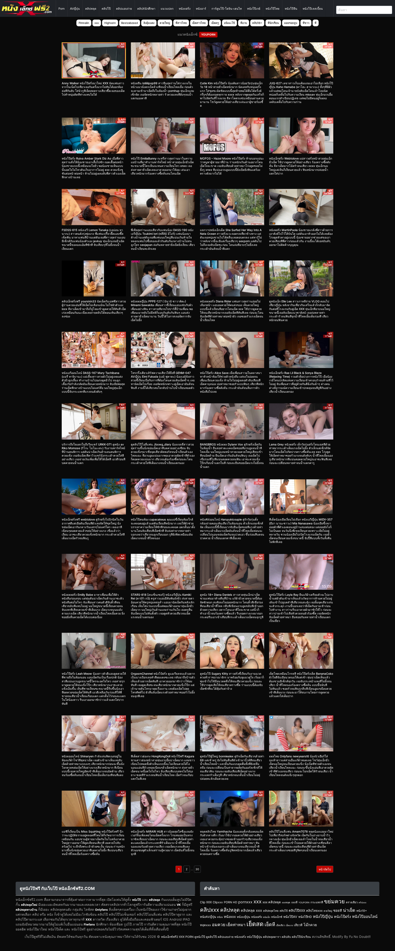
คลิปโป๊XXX (297, 910)
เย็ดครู (215, 22)
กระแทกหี (316, 902)
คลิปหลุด (90, 8)
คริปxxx (362, 902)
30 (197, 869)
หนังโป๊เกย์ (253, 8)
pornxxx (245, 902)
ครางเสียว (352, 902)
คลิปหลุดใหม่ (29, 904)
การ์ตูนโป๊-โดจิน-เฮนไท (226, 8)
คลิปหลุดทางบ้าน (26, 909)
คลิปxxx (209, 909)
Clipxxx (218, 902)
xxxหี (294, 902)
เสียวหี (298, 925)
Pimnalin (84, 22)
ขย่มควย (334, 901)
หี (315, 22)
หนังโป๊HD (305, 917)
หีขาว (306, 22)
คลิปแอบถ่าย (124, 8)
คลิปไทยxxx (314, 911)
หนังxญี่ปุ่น (243, 917)
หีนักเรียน (273, 22)
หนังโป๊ (136, 899)
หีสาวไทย (181, 22)
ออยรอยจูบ (290, 22)
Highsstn (110, 22)
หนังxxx (230, 916)
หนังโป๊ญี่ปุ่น (323, 916)
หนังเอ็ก (266, 917)
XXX (89, 919)
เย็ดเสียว (280, 925)
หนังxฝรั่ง (185, 8)
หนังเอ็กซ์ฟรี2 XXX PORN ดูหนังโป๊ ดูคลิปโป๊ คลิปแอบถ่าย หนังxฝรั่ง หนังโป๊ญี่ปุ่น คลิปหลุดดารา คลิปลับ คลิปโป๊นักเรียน (236, 936)
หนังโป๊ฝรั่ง (342, 916)
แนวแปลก (167, 8)
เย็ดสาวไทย (199, 22)
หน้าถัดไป (325, 869)
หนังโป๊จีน (291, 8)
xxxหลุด (286, 902)
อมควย (218, 924)
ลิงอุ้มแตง (148, 22)
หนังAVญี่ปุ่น (208, 917)
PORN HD (230, 902)
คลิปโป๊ (106, 8)
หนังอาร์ (201, 8)
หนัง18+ (361, 910)
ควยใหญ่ (165, 22)
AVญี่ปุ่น (75, 8)
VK (179, 904)
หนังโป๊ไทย (272, 8)
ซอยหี (337, 910)
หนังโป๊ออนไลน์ (365, 916)
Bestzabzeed (129, 22)
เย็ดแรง (289, 925)
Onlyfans (101, 909)
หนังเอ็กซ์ (276, 917)
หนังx (220, 917)
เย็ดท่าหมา (235, 924)
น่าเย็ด (349, 910)
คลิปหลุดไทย (271, 910)
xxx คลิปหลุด (272, 902)
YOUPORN (304, 902)
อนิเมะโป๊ (229, 22)
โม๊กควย (310, 925)
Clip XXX (206, 902)
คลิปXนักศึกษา (146, 8)
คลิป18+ (257, 22)
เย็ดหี (270, 924)
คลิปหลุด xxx (251, 910)
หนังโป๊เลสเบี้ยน (313, 8)
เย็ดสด (255, 924)
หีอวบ (243, 22)
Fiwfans (89, 924)
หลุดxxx (205, 925)
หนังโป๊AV (290, 917)
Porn (61, 8)
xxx (96, 22)
